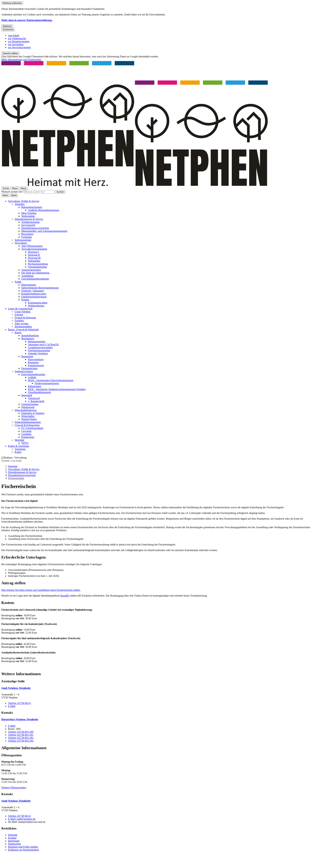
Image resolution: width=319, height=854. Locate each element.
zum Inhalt (13, 35)
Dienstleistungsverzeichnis (35, 228)
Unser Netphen (23, 311)
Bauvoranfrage (36, 359)
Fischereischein (16, 478)
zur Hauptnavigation (18, 41)
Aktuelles (20, 204)
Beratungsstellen (23, 326)
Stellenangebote (23, 240)
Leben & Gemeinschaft (20, 308)
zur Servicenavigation (19, 47)
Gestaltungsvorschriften (40, 347)
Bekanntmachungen (31, 207)
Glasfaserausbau (29, 404)
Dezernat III (34, 257)
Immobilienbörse (30, 335)
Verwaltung (21, 243)
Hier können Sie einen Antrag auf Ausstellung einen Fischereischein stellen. (41, 590)
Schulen (19, 314)
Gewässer (26, 431)
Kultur (18, 452)
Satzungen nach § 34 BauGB (43, 344)
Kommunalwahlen (37, 302)
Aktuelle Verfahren (38, 353)
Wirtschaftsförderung (26, 410)
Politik (18, 281)
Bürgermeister (28, 284)
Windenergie (28, 407)
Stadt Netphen (16, 688)
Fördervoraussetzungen (47, 383)
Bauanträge (27, 356)
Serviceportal (28, 225)
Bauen (18, 332)
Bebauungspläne (36, 341)
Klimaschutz (27, 437)
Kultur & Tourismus (18, 446)
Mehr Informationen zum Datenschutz (21, 59)
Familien (19, 320)
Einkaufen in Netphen (32, 413)
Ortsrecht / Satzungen (32, 290)
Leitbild (32, 377)
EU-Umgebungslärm (32, 428)
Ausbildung (27, 275)
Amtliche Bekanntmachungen (43, 210)
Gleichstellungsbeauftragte (35, 278)
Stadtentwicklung (24, 371)
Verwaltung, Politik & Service (23, 201)
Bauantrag (33, 362)
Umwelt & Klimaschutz (27, 425)
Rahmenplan (34, 386)
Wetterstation (28, 216)
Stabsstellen (34, 260)
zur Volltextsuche (17, 38)
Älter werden (21, 323)
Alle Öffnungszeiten (32, 246)
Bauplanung (27, 338)
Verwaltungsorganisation (34, 249)
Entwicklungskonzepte (33, 374)
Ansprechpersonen (31, 269)
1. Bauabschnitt (36, 401)
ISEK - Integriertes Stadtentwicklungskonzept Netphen (57, 389)
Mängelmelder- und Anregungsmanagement (44, 231)
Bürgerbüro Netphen (19, 719)
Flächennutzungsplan (39, 350)
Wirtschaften (27, 416)
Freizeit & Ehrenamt (25, 317)
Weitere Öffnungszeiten (13, 787)
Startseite (12, 466)
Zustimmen (8, 29)
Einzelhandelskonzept (39, 392)
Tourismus (20, 449)
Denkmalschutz (29, 368)
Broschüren (27, 234)
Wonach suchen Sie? (12, 191)
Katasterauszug (36, 365)
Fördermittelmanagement (28, 422)
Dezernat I (33, 251)
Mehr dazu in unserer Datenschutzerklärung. (27, 20)
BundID (64, 595)
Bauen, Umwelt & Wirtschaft (23, 329)
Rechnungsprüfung (38, 263)
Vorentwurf (34, 398)
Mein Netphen (28, 213)
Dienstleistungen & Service (29, 219)
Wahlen (25, 299)
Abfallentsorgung (30, 222)
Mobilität (19, 440)
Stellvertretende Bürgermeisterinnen (40, 287)
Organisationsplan (37, 266)
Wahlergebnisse (36, 305)
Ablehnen (7, 26)
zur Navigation (16, 44)
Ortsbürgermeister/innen (34, 296)
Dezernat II (34, 254)
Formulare (26, 237)
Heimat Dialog (29, 419)
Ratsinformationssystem (33, 293)
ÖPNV (25, 443)
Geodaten (26, 434)
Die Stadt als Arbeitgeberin (35, 272)
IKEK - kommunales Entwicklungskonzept (50, 380)
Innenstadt (26, 395)
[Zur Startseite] (134, 185)
